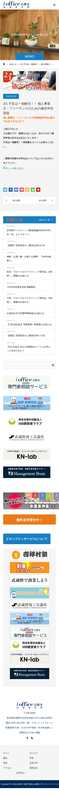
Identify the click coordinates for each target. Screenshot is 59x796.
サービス (34, 753)
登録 (5, 763)
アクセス (7, 768)
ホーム (6, 753)
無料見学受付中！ (29, 520)
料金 (32, 758)
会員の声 (34, 763)
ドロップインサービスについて (27, 539)
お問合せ (20, 773)
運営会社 (34, 768)
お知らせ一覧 (44, 220)
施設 (5, 758)
